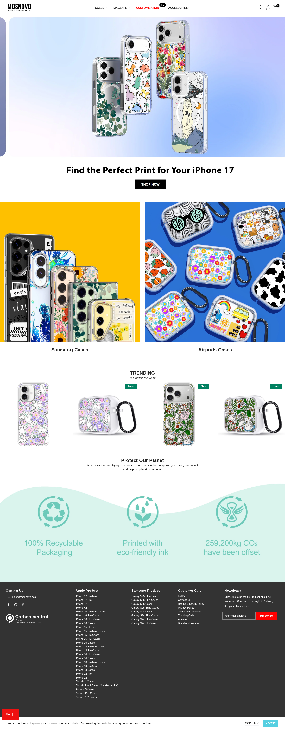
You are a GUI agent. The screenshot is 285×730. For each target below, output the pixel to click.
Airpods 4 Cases (85, 681)
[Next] (275, 104)
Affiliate (182, 619)
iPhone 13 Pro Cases (87, 666)
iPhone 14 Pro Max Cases (90, 646)
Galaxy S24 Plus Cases (144, 615)
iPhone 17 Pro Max (86, 596)
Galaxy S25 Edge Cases (145, 607)
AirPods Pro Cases (86, 693)
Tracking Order (186, 615)
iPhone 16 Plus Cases (88, 619)
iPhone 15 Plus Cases (88, 638)
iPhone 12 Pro (84, 673)
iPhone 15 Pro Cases (87, 634)
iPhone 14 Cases (85, 658)
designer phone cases (237, 606)
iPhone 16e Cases (86, 627)
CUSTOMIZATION (150, 7)
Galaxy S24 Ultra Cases (145, 619)
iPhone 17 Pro (84, 599)
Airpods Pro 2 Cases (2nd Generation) (97, 685)
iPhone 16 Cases (85, 623)
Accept (271, 723)
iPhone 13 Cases (85, 669)
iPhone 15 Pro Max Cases (90, 631)
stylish (258, 601)
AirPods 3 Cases (85, 689)
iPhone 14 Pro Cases (87, 650)
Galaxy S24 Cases (142, 611)
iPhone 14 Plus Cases (88, 654)
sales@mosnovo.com (24, 596)
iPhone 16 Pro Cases (87, 615)
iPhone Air (81, 607)
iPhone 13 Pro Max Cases (90, 662)
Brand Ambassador (188, 623)
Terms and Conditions (190, 611)
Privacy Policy (186, 607)
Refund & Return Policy (191, 603)
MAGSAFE (120, 7)
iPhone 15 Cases (85, 642)
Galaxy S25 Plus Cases (144, 599)
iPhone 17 (81, 603)
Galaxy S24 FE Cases (144, 623)
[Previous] (9, 104)
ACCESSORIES (178, 7)
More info (252, 723)
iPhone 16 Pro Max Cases (90, 611)
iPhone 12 (81, 677)
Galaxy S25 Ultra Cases (145, 596)
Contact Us (184, 599)
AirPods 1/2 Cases (86, 697)
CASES (99, 7)
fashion (268, 601)
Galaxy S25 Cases (142, 603)
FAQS (181, 596)
